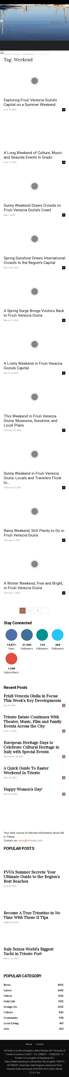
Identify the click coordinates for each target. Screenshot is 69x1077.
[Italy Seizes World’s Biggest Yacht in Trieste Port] (34, 938)
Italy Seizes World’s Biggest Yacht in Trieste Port (29, 951)
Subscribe (11, 654)
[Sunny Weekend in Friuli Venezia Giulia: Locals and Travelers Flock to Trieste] (34, 454)
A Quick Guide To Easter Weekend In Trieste (26, 770)
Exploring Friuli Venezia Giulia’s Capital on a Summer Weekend (30, 102)
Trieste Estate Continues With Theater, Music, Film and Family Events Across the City (32, 721)
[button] (6, 45)
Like (11, 630)
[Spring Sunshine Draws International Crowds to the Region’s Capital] (34, 239)
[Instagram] (7, 2)
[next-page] (45, 611)
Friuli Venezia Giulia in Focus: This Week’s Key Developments (32, 698)
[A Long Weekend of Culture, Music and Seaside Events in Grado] (34, 133)
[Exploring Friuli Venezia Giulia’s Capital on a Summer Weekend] (34, 80)
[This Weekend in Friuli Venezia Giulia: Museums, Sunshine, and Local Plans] (34, 397)
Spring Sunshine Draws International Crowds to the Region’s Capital (34, 260)
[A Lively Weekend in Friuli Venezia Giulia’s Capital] (34, 344)
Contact (40, 1044)
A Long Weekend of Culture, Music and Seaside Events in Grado (33, 155)
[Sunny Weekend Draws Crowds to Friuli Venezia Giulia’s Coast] (34, 186)
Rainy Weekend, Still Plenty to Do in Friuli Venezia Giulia (34, 532)
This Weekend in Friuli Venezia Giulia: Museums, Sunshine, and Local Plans (30, 420)
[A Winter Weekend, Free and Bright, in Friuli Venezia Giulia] (34, 564)
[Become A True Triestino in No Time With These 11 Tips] (34, 901)
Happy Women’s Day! (23, 789)
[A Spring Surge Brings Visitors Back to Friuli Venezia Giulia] (34, 291)
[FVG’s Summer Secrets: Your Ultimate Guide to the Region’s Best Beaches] (34, 861)
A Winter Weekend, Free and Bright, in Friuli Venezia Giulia (33, 585)
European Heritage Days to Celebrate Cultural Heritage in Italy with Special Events (31, 747)
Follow (26, 630)
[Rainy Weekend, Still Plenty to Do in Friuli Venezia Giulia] (34, 511)
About (29, 1044)
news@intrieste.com (30, 840)
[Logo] (24, 53)
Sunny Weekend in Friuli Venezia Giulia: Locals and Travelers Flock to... (32, 478)
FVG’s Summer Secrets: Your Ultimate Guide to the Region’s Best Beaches (32, 877)
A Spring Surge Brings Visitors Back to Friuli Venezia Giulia (34, 313)
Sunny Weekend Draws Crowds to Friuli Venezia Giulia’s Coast (32, 207)
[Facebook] (5, 2)
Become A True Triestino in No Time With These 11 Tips (32, 915)
